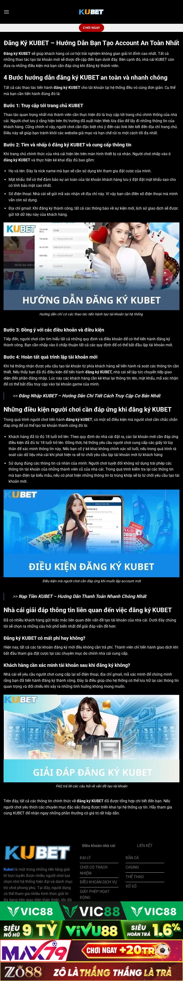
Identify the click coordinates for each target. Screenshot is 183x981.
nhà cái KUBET (154, 59)
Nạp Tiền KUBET (35, 596)
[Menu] (6, 12)
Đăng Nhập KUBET (38, 396)
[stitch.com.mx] (91, 12)
